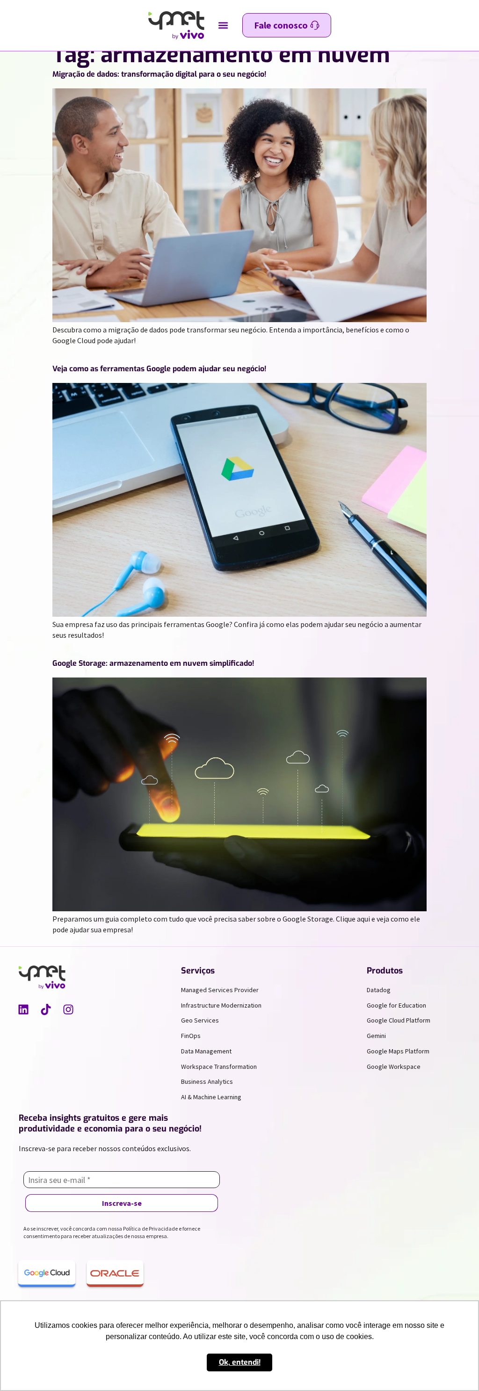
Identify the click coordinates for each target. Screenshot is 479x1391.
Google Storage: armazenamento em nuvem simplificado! (153, 663)
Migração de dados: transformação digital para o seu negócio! (159, 74)
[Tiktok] (46, 1009)
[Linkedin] (23, 1009)
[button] (223, 25)
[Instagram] (68, 1009)
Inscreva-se (122, 1203)
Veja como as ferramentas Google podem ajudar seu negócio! (159, 369)
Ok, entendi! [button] (240, 1362)
